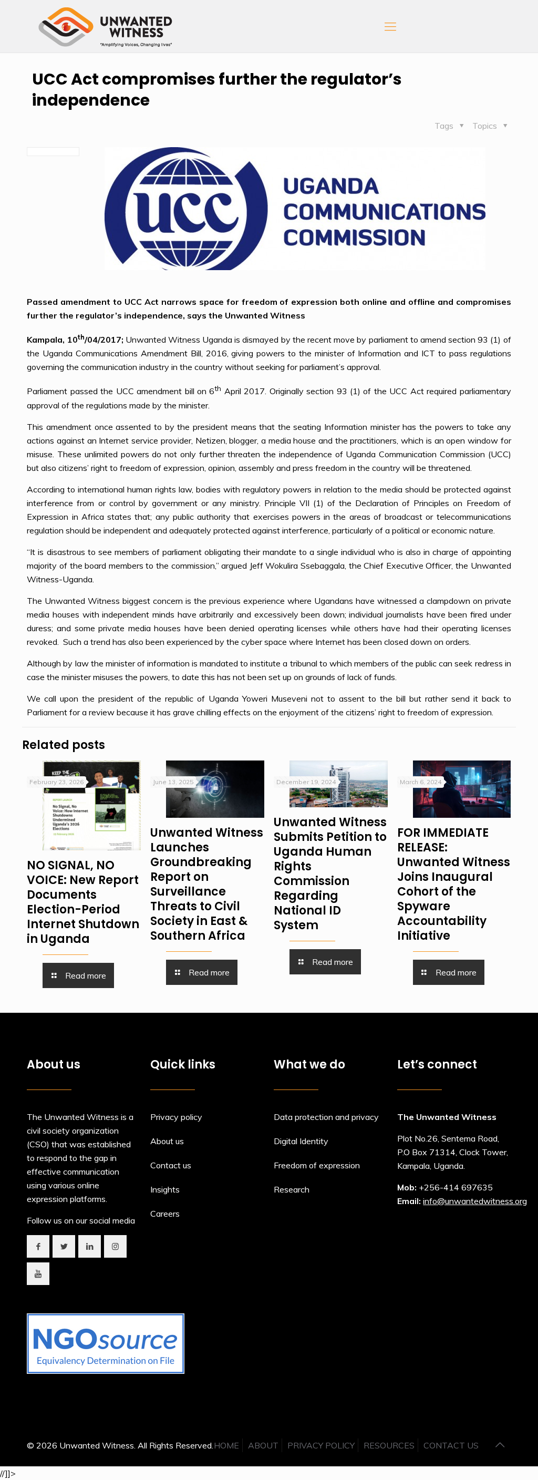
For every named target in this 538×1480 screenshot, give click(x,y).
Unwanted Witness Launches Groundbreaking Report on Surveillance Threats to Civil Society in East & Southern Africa (206, 884)
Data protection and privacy (326, 1117)
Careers (165, 1213)
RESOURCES (389, 1445)
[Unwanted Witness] (106, 26)
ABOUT (263, 1445)
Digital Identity (301, 1141)
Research (291, 1189)
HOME (226, 1445)
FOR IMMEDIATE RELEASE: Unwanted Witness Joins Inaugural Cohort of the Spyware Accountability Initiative (453, 884)
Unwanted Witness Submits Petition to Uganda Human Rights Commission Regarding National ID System (330, 873)
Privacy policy (176, 1117)
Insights (165, 1189)
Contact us (170, 1165)
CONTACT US (451, 1445)
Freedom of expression (317, 1165)
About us (167, 1141)
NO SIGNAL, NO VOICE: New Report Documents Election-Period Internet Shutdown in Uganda (83, 902)
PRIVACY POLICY (321, 1445)
